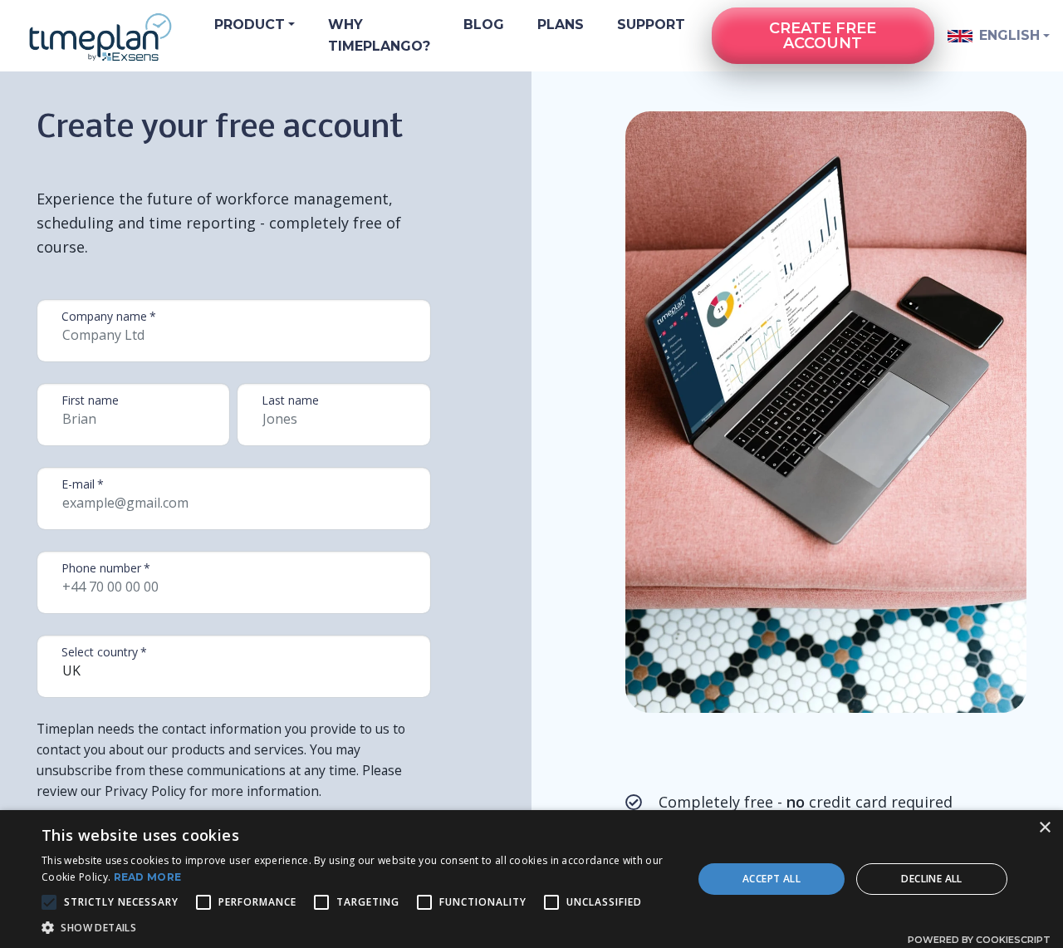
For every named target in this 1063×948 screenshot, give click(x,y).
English (1007, 35)
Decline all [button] (931, 879)
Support (651, 24)
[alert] (531, 879)
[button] (358, 927)
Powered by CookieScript (979, 940)
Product (249, 24)
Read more (148, 877)
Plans (560, 24)
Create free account (822, 35)
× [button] (1044, 828)
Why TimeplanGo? (379, 35)
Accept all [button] (771, 879)
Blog (483, 24)
